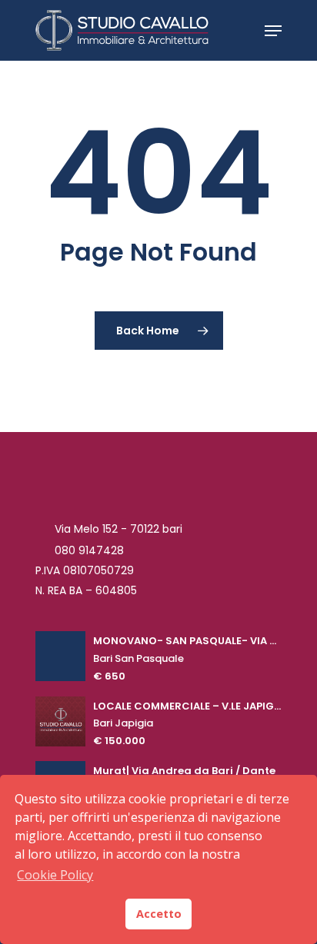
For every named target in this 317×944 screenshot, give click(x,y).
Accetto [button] (159, 913)
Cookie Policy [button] (55, 874)
